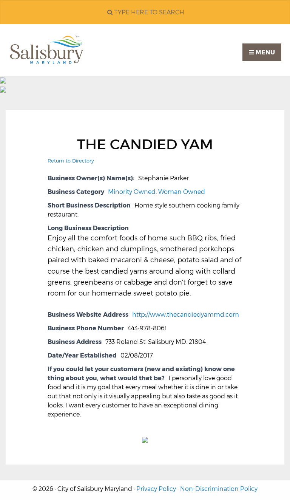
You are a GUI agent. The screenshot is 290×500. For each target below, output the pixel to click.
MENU (264, 52)
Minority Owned (132, 191)
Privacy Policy (156, 488)
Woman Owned (181, 191)
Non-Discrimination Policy (219, 488)
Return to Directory (71, 161)
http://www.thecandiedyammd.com (185, 314)
